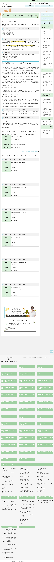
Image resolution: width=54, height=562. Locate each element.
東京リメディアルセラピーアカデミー (26, 475)
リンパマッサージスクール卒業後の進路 (47, 95)
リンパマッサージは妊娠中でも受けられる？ (9, 537)
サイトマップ (21, 527)
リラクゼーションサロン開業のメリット (27, 505)
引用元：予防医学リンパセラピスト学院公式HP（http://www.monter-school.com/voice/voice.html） (17, 70)
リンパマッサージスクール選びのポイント (47, 70)
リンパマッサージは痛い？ (6, 546)
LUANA (39, 491)
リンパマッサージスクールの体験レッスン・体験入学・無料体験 (47, 88)
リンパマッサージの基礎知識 (47, 127)
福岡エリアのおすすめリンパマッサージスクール (8, 452)
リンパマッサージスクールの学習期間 (47, 79)
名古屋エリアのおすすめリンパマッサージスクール (45, 366)
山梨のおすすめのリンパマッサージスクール (45, 402)
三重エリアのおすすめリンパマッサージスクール (8, 417)
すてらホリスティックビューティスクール (27, 490)
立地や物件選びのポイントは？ (26, 503)
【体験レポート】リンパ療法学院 (47, 64)
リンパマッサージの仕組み (6, 540)
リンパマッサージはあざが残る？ (7, 532)
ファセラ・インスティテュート (25, 480)
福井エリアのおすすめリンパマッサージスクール (27, 402)
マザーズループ (4, 487)
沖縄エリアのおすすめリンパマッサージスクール (27, 452)
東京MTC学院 (45, 47)
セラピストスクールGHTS (24, 487)
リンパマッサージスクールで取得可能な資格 (47, 82)
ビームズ (3, 488)
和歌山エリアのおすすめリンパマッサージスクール (27, 424)
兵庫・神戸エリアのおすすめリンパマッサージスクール (45, 445)
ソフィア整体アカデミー (42, 490)
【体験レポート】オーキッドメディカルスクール (47, 36)
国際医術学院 (45, 41)
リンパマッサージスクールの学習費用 (47, 74)
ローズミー (22, 468)
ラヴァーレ (44, 60)
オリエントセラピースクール (24, 488)
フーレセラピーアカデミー (24, 483)
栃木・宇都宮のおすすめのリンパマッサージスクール (45, 388)
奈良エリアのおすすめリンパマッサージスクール (8, 424)
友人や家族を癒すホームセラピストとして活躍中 (47, 115)
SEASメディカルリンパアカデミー (47, 43)
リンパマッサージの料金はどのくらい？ (8, 530)
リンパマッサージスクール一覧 (13, 324)
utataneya (9, 327)
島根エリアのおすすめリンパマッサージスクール (8, 431)
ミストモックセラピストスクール (25, 472)
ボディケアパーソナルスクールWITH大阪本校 (45, 466)
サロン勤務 (44, 106)
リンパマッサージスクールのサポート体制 (47, 85)
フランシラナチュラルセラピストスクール (47, 58)
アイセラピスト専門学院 (47, 29)
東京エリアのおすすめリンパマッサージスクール (8, 366)
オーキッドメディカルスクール (47, 34)
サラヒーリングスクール (6, 481)
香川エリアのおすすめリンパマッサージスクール (45, 438)
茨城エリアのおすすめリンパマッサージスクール (27, 388)
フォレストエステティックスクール (44, 488)
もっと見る (50, 66)
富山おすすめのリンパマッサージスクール (45, 395)
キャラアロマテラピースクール (47, 39)
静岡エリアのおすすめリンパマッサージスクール (45, 409)
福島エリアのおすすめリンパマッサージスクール (8, 388)
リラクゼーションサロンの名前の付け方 (27, 507)
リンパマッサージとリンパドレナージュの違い (47, 133)
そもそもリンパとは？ (46, 130)
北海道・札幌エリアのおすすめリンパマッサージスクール (8, 374)
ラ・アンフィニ (40, 487)
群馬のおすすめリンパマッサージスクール (8, 395)
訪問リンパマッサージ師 (47, 111)
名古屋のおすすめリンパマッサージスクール (47, 23)
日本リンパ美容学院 (5, 477)
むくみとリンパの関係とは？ (6, 541)
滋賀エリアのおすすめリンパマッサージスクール (27, 417)
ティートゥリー (11, 325)
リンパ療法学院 (4, 470)
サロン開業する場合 (23, 500)
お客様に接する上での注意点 (47, 124)
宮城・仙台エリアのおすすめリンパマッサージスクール (8, 381)
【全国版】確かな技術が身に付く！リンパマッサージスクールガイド (44, 0)
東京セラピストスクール (24, 473)
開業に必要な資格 (24, 508)
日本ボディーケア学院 (46, 54)
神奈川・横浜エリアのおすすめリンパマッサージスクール (8, 445)
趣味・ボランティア (46, 112)
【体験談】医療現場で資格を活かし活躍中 (47, 105)
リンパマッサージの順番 (6, 549)
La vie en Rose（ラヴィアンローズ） (26, 466)
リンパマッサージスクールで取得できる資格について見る (28, 151)
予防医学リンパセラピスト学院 (7, 491)
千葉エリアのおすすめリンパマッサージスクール (8, 459)
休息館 (3, 473)
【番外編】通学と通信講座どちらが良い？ (47, 91)
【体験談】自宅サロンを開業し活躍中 (47, 100)
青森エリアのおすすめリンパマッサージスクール (27, 374)
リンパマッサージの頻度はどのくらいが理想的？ (9, 534)
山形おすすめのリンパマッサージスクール (45, 381)
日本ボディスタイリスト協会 (24, 476)
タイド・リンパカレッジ (24, 469)
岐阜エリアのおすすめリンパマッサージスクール (27, 409)
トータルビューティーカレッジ (47, 49)
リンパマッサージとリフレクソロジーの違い (9, 548)
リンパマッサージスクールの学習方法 (47, 77)
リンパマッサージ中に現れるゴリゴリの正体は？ (9, 545)
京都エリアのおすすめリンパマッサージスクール (45, 417)
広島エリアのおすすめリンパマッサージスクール (45, 431)
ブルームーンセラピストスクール (7, 474)
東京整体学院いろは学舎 (24, 479)
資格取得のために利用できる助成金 (8, 552)
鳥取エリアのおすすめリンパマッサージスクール (45, 424)
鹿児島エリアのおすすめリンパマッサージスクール (27, 459)
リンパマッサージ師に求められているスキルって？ (47, 122)
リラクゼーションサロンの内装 (26, 511)
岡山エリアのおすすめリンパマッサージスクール (27, 431)
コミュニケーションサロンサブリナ (26, 477)
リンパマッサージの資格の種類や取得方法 (9, 538)
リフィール (3, 492)
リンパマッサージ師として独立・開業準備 (28, 501)
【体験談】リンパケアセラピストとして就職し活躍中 (47, 109)
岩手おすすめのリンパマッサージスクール (45, 374)
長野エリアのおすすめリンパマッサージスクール (8, 409)
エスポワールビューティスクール (7, 476)
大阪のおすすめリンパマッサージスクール (47, 19)
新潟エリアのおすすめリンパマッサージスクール (27, 395)
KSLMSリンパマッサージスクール (7, 484)
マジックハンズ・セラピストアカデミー (8, 480)
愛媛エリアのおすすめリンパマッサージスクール (45, 452)
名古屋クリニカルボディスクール (47, 52)
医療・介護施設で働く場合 (47, 102)
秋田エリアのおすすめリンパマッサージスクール (27, 381)
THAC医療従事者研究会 (12, 328)
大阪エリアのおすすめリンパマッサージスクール (27, 366)
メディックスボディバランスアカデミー (26, 484)
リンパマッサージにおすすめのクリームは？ (9, 529)
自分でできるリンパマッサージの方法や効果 (9, 536)
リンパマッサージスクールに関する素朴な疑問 (47, 119)
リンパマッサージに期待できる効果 (47, 135)
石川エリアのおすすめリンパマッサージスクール (8, 402)
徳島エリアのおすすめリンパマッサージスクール (27, 438)
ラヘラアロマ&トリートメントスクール (26, 491)
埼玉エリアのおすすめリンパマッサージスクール (27, 445)
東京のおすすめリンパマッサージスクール (47, 15)
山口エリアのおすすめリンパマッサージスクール (8, 438)
